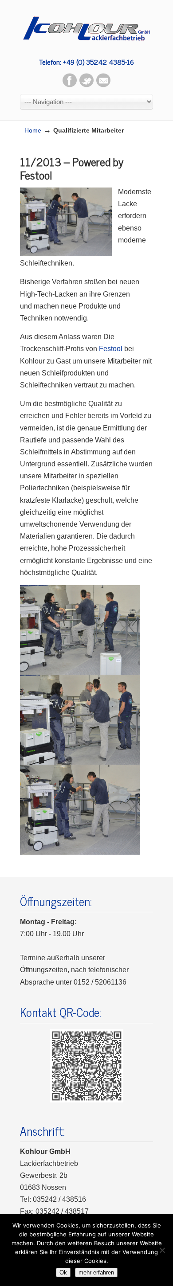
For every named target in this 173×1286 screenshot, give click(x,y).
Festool (110, 348)
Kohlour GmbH (86, 27)
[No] (161, 1250)
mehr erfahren (96, 1272)
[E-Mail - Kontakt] (103, 85)
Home (32, 130)
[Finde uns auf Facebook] (70, 85)
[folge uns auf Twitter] (86, 85)
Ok (63, 1272)
